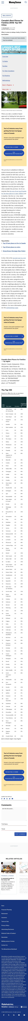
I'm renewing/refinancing (13, 153)
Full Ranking (6, 76)
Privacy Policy (5, 925)
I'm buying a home (11, 147)
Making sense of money (7, 941)
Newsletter (4, 937)
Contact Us (4, 945)
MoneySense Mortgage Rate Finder (14, 251)
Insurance (4, 917)
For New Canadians (8, 71)
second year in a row (19, 258)
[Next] (24, 871)
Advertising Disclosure (7, 929)
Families (4, 66)
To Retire (5, 61)
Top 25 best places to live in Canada (14, 243)
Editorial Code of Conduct (8, 933)
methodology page (12, 308)
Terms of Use (5, 921)
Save (2, 905)
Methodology (6, 80)
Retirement (4, 913)
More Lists (5, 89)
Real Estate (7, 15)
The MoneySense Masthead (9, 949)
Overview (5, 56)
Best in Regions (7, 85)
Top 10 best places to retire (12, 247)
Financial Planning (6, 909)
